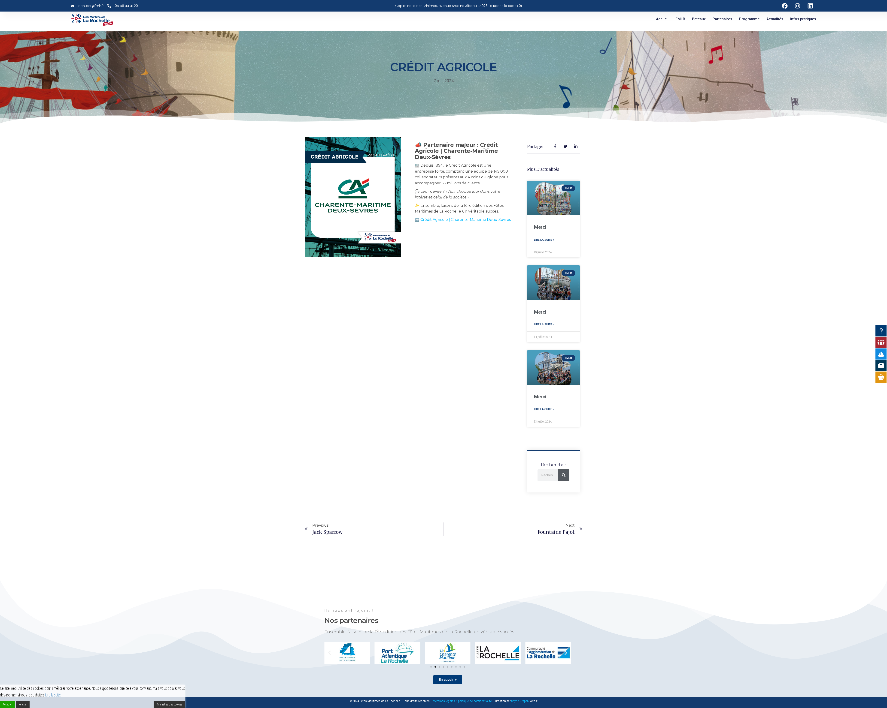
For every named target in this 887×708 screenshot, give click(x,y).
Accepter (7, 704)
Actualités (774, 19)
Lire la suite (53, 695)
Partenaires (722, 19)
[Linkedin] (810, 6)
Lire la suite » (544, 239)
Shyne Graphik (520, 701)
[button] (329, 653)
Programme (749, 19)
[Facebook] (785, 6)
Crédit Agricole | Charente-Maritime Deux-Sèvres (465, 219)
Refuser (23, 704)
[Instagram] (797, 6)
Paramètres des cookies (169, 704)
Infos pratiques (803, 19)
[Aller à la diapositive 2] (435, 667)
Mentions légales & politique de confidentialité (462, 701)
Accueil (662, 19)
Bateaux (699, 19)
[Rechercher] (563, 475)
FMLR (680, 19)
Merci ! (541, 227)
